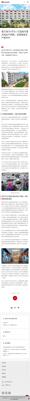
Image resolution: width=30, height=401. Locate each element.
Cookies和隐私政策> (14, 399)
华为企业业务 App (8, 381)
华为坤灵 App (7, 385)
